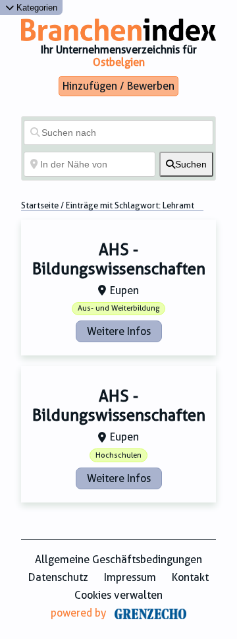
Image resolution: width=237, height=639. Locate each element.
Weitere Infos (119, 331)
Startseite (40, 205)
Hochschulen (118, 455)
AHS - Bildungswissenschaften (118, 259)
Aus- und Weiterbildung (118, 308)
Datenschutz (58, 577)
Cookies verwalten (118, 595)
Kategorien (35, 8)
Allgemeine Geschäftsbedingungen (118, 559)
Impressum (130, 577)
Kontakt (190, 577)
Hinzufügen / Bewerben (118, 86)
